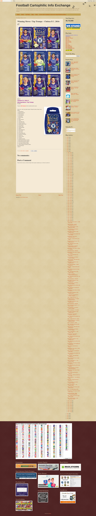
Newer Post (18, 195)
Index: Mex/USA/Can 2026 (70, 48)
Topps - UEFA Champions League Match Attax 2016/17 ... (72, 227)
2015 (68, 415)
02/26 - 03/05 (70, 220)
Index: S (67, 43)
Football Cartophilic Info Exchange (43, 5)
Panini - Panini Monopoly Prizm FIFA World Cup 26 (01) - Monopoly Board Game (75, 120)
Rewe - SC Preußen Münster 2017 (72, 389)
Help (33, 14)
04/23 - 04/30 (70, 208)
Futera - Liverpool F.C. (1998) (72, 322)
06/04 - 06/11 (70, 198)
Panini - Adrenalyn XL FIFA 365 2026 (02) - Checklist (75, 113)
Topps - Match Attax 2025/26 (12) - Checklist (75, 94)
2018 (68, 149)
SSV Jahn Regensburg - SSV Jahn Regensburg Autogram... (72, 368)
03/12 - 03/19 (70, 217)
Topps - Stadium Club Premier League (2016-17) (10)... (73, 387)
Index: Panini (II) (68, 42)
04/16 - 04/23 (70, 209)
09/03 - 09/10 (70, 178)
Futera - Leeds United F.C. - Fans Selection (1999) (72, 361)
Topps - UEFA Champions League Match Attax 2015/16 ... (72, 398)
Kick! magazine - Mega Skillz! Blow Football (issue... (72, 356)
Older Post (60, 195)
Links (36, 14)
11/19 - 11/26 (70, 161)
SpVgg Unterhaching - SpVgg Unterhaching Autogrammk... (72, 393)
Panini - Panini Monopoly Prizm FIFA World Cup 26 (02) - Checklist (75, 100)
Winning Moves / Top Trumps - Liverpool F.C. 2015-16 (72, 334)
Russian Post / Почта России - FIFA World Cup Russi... (73, 241)
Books (22, 14)
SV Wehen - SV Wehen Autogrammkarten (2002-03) (72, 274)
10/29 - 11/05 (70, 166)
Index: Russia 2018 (69, 47)
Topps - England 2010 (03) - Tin (72, 297)
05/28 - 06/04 (70, 200)
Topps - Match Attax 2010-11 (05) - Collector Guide (72, 272)
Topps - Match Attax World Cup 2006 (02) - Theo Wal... (73, 324)
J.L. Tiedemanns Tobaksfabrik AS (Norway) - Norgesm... (72, 295)
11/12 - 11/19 (70, 163)
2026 (68, 137)
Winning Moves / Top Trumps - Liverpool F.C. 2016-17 (72, 314)
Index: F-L (67, 39)
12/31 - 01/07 (70, 152)
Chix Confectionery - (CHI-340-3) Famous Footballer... (72, 229)
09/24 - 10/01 (70, 174)
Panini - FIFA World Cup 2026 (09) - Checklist (74, 106)
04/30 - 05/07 (70, 206)
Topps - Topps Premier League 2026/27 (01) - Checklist (74, 63)
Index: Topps (68, 45)
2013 (68, 418)
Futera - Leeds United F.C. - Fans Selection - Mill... (72, 332)
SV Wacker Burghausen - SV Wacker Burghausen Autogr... (73, 320)
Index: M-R (67, 40)
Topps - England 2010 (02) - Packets (73, 318)
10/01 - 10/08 (70, 172)
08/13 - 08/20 (70, 183)
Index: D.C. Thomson (69, 38)
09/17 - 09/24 (70, 175)
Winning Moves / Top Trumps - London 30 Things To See (73, 349)
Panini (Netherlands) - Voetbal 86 (72, 278)
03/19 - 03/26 (70, 215)
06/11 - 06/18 (70, 197)
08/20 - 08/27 (70, 181)
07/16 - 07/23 (70, 189)
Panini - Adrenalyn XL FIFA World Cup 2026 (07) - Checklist (75, 75)
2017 (68, 151)
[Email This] (31, 151)
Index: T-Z (67, 44)
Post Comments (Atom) (24, 197)
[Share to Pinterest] (36, 151)
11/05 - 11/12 (70, 164)
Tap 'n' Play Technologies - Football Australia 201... (73, 265)
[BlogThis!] (32, 151)
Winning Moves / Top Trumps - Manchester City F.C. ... (72, 237)
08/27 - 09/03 (70, 180)
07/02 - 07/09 (70, 192)
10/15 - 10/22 (70, 169)
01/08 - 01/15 (70, 410)
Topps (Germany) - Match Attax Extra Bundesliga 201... (73, 260)
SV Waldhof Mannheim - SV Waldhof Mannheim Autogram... (73, 299)
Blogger (50, 513)
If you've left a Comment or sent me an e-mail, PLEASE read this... (53, 14)
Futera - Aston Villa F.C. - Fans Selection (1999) (72, 385)
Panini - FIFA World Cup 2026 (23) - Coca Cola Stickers (74, 88)
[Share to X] (34, 151)
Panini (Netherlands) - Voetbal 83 (72, 303)
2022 (68, 143)
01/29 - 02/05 (70, 405)
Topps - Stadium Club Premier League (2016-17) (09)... (73, 396)
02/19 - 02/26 (70, 400)
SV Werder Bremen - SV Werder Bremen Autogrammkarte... (72, 246)
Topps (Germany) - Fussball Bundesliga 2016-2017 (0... (72, 224)
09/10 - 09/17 (70, 177)
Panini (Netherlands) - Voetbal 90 (72, 250)
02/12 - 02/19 (70, 402)
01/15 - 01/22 (70, 408)
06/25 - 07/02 (70, 194)
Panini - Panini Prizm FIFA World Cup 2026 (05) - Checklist (75, 81)
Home (18, 14)
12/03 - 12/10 (70, 158)
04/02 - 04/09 (70, 212)
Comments (69, 131)
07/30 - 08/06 (70, 186)
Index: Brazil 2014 (69, 46)
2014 (68, 416)
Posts (68, 129)
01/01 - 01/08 (70, 411)
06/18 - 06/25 (70, 195)
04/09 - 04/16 (70, 211)
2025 (68, 138)
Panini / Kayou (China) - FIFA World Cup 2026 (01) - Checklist (75, 69)
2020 (68, 146)
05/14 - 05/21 (70, 203)
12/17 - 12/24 (70, 155)
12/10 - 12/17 (70, 157)
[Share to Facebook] (35, 151)
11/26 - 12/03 (70, 160)
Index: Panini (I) (68, 41)
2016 (68, 413)
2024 (68, 140)
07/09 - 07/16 (70, 191)
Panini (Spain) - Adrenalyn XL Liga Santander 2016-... (72, 232)
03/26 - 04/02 (70, 214)
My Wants (28, 14)
